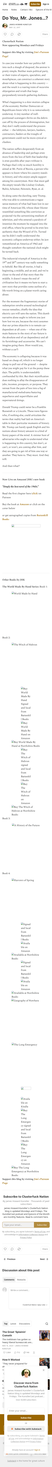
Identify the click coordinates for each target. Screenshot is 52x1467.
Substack (11, 1460)
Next (42, 1259)
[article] (26, 1342)
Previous (11, 1259)
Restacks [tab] (21, 1279)
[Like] (5, 34)
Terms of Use (39, 1231)
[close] (43, 1370)
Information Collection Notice (31, 1234)
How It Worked (11, 1359)
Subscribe (35, 4)
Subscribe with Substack (28, 1428)
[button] (5, 9)
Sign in (46, 4)
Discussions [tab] (24, 1323)
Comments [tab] (9, 1279)
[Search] (47, 1324)
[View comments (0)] (12, 34)
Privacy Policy (35, 1441)
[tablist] (14, 1280)
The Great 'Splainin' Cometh (14, 1333)
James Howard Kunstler (20, 24)
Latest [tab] (13, 1323)
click (34, 493)
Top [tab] (5, 1323)
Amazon (24, 504)
